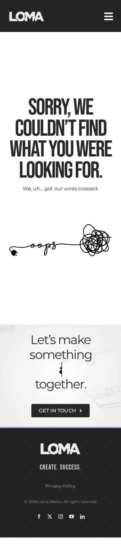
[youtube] (71, 516)
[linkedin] (82, 516)
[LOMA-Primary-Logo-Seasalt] (26, 12)
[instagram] (60, 516)
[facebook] (39, 516)
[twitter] (49, 516)
